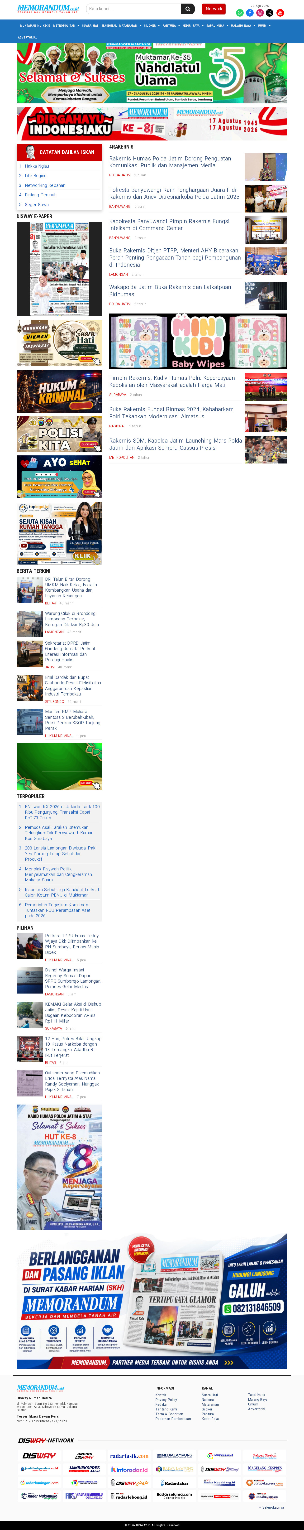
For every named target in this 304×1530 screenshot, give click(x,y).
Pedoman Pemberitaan (173, 1418)
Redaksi (161, 1404)
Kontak (161, 1395)
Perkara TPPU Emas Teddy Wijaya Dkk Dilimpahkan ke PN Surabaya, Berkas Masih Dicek (72, 944)
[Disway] (39, 1456)
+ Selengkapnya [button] (271, 1507)
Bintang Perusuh (38, 195)
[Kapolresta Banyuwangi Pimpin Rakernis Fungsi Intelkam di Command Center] (266, 230)
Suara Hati (91, 25)
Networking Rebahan (42, 185)
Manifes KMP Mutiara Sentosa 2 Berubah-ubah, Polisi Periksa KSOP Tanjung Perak (72, 720)
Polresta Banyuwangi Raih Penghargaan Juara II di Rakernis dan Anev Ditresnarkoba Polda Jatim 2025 (174, 193)
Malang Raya (241, 25)
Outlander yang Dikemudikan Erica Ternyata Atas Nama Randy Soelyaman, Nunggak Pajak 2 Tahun (72, 1081)
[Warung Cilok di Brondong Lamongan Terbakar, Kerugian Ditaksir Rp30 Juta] (30, 624)
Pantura (169, 25)
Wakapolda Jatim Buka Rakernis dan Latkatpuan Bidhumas (170, 291)
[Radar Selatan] (265, 1496)
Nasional (109, 25)
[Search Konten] (188, 9)
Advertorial (27, 37)
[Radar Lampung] (174, 1469)
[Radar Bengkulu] (84, 1496)
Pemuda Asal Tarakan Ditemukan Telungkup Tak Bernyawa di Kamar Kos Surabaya (56, 833)
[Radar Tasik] (129, 1456)
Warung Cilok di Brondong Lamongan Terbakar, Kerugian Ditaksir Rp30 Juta (72, 619)
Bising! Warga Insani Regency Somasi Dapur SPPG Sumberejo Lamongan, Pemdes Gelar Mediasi (73, 978)
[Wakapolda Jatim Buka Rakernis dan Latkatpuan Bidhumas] (266, 296)
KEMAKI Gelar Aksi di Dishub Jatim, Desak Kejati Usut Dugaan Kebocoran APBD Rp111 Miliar (73, 1012)
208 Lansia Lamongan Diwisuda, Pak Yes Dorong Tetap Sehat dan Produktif (57, 853)
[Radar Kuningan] (39, 1483)
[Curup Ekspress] (265, 1483)
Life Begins (32, 176)
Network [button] (214, 9)
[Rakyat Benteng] (220, 1496)
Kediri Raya (191, 25)
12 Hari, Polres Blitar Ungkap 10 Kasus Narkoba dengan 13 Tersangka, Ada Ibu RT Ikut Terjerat (73, 1047)
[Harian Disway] (84, 1456)
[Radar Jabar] (174, 1483)
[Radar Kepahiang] (220, 1483)
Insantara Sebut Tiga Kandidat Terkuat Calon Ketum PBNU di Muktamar (59, 892)
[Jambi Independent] (39, 1469)
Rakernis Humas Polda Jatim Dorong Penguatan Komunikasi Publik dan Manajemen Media (170, 162)
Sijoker (150, 25)
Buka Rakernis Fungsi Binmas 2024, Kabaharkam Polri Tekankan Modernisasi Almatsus (171, 413)
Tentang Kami (166, 1409)
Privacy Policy (166, 1399)
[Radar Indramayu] (220, 1456)
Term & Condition (169, 1414)
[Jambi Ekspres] (84, 1469)
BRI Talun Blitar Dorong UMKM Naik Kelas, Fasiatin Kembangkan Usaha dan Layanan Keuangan (71, 587)
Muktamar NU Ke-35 (35, 25)
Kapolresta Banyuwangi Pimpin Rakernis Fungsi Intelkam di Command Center (169, 225)
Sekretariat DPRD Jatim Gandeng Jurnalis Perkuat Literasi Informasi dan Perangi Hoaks (70, 651)
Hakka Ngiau (34, 166)
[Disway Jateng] (220, 1469)
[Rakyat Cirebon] (265, 1456)
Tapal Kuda (215, 25)
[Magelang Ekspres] (265, 1469)
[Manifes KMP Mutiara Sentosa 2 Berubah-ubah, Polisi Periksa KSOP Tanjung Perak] (30, 722)
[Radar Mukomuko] (39, 1496)
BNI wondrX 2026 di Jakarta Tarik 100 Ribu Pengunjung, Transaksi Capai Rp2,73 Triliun (59, 812)
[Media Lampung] (174, 1456)
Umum (262, 25)
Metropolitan (64, 25)
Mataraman (128, 25)
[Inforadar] (129, 1469)
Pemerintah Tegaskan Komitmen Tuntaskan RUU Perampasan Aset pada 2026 (54, 910)
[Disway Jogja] (129, 1483)
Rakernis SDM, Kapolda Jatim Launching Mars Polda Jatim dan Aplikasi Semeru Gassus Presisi (175, 444)
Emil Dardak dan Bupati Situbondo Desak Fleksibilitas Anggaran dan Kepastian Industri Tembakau (73, 685)
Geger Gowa (34, 205)
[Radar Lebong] (129, 1496)
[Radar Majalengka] (84, 1483)
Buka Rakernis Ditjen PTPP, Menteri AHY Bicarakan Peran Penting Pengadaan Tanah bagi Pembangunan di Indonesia (175, 258)
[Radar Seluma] (174, 1496)
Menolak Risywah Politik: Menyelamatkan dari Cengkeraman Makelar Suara (55, 874)
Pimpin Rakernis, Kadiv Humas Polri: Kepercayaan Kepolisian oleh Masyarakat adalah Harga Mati (172, 381)
